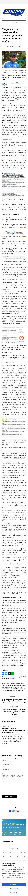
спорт (13, 690)
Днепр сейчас (20, 683)
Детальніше (4, 746)
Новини (23, 685)
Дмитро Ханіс (13, 683)
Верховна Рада (5, 683)
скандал (23, 689)
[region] (14, 878)
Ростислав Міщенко (15, 689)
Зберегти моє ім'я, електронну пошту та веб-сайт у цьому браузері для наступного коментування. (13, 776)
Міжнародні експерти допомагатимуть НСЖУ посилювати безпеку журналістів (13, 730)
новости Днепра (6, 687)
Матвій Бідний (17, 685)
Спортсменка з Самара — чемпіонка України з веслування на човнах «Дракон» (14, 711)
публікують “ (18, 77)
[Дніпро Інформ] (14, 12)
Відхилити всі (14, 892)
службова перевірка (7, 690)
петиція (8, 689)
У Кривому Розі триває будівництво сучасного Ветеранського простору (14, 700)
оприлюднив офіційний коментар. (13, 359)
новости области (14, 687)
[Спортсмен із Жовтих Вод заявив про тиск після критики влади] (14, 59)
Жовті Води (4, 685)
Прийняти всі (14, 884)
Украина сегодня (20, 690)
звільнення (10, 685)
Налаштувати (14, 888)
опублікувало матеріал (17, 219)
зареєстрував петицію (15, 271)
